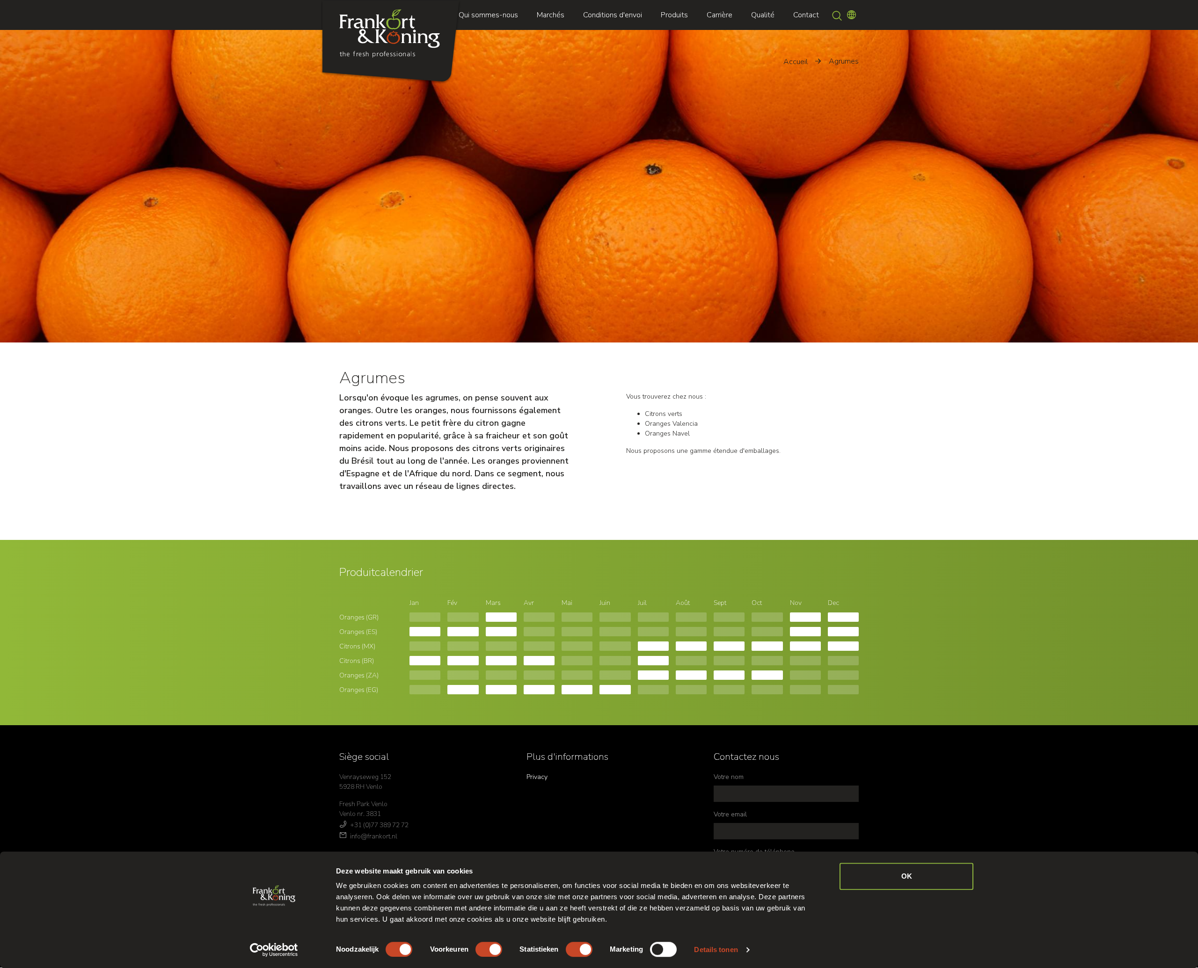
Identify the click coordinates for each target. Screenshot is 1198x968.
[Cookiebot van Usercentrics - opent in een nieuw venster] (274, 950)
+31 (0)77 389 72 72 (379, 825)
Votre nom (729, 776)
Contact (806, 15)
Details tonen (716, 949)
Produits (674, 15)
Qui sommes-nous (488, 15)
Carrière (719, 15)
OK (906, 876)
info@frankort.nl (373, 836)
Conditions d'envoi (612, 15)
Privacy (537, 776)
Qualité (762, 15)
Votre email (730, 814)
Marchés (550, 15)
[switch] (488, 949)
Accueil (795, 62)
